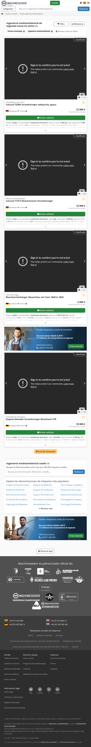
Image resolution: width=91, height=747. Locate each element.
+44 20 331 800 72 (58, 620)
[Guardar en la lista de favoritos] (83, 102)
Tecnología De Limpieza (71, 499)
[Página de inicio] (2, 14)
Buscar (84, 9)
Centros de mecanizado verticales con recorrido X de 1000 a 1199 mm (40, 647)
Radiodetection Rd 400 (72, 641)
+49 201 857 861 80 (59, 624)
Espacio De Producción (43, 494)
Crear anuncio (75, 346)
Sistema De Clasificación (71, 494)
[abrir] (45, 130)
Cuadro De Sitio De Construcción (21, 485)
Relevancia (78, 24)
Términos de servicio (67, 742)
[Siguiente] (84, 68)
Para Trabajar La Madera (72, 485)
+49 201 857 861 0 (17, 624)
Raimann (59, 635)
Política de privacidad (48, 742)
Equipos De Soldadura (43, 490)
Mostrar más (46, 508)
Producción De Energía (71, 490)
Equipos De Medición (42, 485)
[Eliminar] (24, 31)
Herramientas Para (41, 504)
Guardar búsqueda (46, 451)
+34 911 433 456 (16, 620)
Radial (30, 635)
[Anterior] (6, 68)
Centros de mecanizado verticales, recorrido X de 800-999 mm (34, 641)
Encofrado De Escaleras (16, 499)
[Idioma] (84, 3)
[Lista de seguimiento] (81, 3)
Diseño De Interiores (15, 490)
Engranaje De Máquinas (16, 504)
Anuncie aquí (46, 551)
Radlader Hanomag (44, 635)
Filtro (62, 24)
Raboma (75, 647)
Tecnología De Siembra (71, 504)
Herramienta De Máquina (44, 499)
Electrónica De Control (16, 494)
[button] (88, 3)
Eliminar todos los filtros (67, 31)
